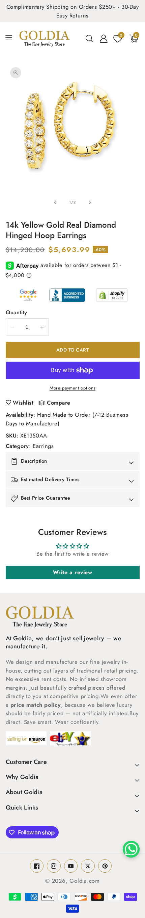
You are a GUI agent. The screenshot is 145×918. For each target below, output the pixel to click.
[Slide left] (55, 202)
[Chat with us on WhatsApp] (131, 849)
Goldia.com (84, 881)
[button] (11, 38)
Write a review (72, 572)
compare (58, 403)
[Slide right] (90, 202)
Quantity (16, 312)
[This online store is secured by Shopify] (111, 295)
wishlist (23, 402)
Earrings (43, 446)
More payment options (72, 388)
